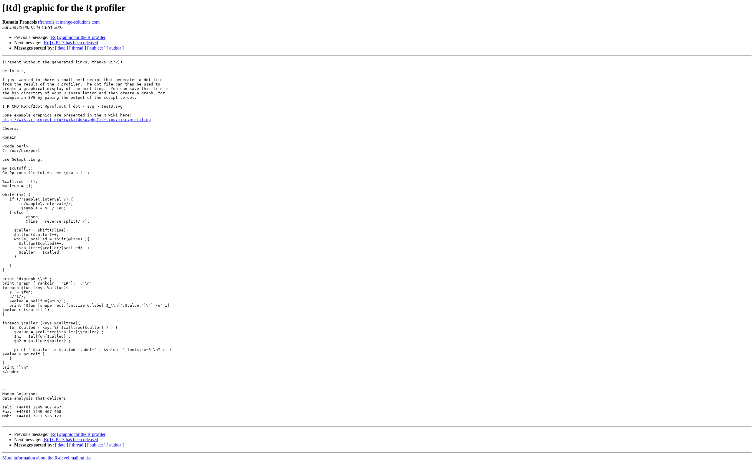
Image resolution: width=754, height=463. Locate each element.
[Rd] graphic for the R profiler (77, 37)
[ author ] (115, 47)
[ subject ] (96, 47)
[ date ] (61, 47)
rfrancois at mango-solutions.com (69, 21)
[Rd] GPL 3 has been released (70, 42)
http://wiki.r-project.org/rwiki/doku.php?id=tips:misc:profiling (76, 119)
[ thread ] (77, 47)
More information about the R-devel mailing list (46, 457)
